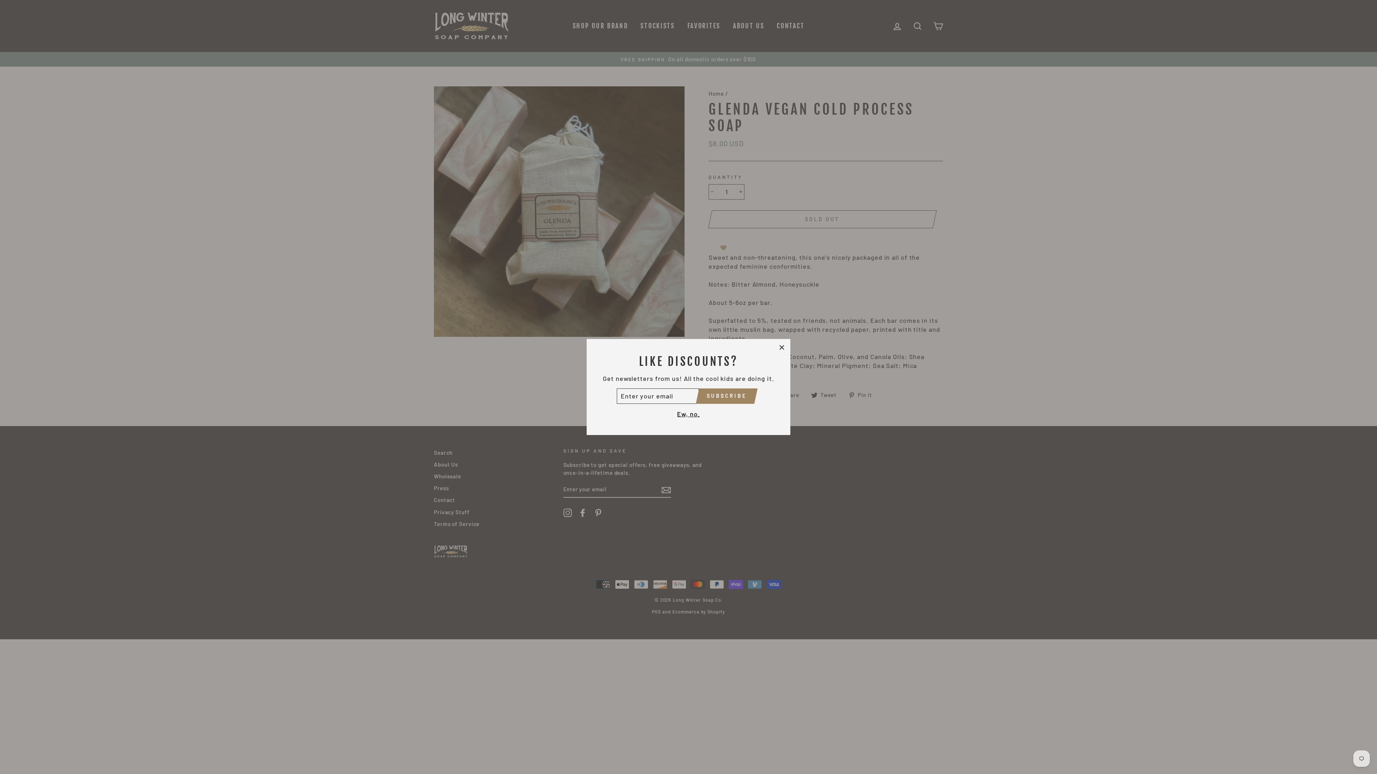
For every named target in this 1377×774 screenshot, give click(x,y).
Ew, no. (688, 414)
